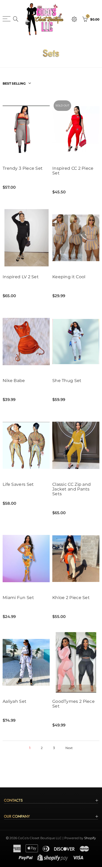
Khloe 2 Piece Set (71, 597)
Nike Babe (14, 380)
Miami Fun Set (18, 597)
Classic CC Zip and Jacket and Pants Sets (71, 489)
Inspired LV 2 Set (21, 277)
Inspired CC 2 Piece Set (73, 171)
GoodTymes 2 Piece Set (73, 704)
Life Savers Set (18, 484)
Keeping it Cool (69, 277)
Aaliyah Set (14, 701)
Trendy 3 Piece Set (23, 168)
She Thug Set (67, 380)
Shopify (90, 838)
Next (69, 748)
